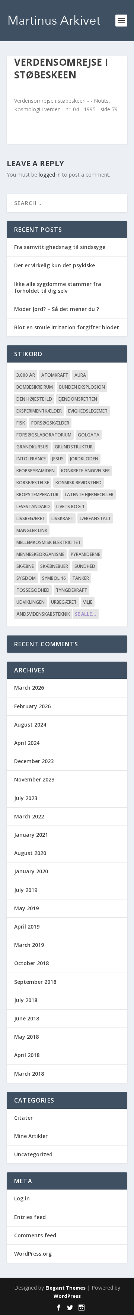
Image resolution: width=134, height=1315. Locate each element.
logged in (50, 174)
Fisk (20, 423)
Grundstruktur (74, 447)
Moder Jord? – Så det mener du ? (56, 309)
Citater (23, 1117)
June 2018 (26, 1018)
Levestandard (33, 506)
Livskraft (62, 518)
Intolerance (31, 459)
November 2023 (34, 779)
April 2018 (26, 1054)
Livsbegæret (30, 518)
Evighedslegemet (88, 411)
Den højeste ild (34, 399)
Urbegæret (64, 602)
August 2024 (30, 724)
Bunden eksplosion (82, 387)
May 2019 (26, 908)
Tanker (80, 578)
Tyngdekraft (71, 590)
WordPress (67, 1296)
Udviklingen (30, 602)
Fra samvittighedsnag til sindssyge (59, 247)
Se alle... (85, 614)
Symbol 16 (54, 578)
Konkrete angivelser (85, 470)
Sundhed (84, 566)
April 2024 (26, 742)
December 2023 (34, 761)
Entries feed (30, 1217)
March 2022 (29, 816)
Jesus (58, 459)
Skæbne (25, 566)
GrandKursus (32, 447)
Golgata (88, 435)
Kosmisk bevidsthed (78, 482)
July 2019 (25, 889)
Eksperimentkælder (39, 411)
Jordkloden (84, 459)
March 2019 (29, 944)
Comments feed (35, 1235)
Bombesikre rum (34, 387)
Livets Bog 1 (70, 506)
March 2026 (29, 687)
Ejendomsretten (77, 399)
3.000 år (25, 375)
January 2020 (31, 871)
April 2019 (26, 926)
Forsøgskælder (50, 423)
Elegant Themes (65, 1287)
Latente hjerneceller (89, 494)
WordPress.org (33, 1253)
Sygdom (26, 578)
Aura (80, 375)
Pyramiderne (85, 554)
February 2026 (32, 706)
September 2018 (35, 981)
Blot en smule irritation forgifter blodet (66, 327)
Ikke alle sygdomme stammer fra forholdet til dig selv (57, 287)
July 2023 (25, 798)
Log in (22, 1198)
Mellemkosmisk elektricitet (48, 542)
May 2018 (26, 1036)
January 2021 (31, 834)
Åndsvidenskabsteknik (43, 614)
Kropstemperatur (37, 494)
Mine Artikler (31, 1136)
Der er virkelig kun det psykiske (54, 265)
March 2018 (29, 1073)
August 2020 (30, 853)
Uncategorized (33, 1154)
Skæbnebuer (54, 566)
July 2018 (25, 1000)
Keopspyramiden (35, 470)
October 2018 (31, 963)
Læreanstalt (95, 518)
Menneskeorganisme (40, 554)
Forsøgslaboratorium (43, 435)
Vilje (87, 602)
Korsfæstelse (32, 482)
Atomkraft (54, 375)
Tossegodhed (33, 590)
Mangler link (31, 530)
